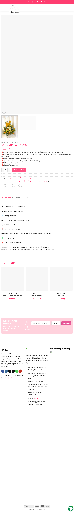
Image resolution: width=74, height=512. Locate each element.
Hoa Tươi (18, 142)
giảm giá (7, 181)
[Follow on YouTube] (20, 371)
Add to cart (19, 170)
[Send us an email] (13, 371)
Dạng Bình (11, 178)
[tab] (6, 197)
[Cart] (72, 7)
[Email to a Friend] (13, 185)
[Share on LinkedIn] (20, 185)
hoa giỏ (23, 181)
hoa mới (33, 181)
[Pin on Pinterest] (17, 185)
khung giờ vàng (53, 181)
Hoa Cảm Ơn (17, 178)
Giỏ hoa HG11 (37, 296)
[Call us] (16, 371)
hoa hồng (28, 181)
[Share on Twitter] (10, 185)
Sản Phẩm (10, 142)
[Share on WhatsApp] (3, 185)
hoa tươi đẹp (44, 181)
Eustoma (61, 296)
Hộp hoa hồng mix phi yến (12, 296)
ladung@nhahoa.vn (10, 378)
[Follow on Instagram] (6, 371)
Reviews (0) (16, 197)
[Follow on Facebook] (2, 371)
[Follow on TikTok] (9, 371)
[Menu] (2, 7)
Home (3, 142)
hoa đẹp (18, 181)
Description (6, 197)
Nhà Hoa (25, 197)
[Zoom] (4, 112)
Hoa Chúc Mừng (26, 178)
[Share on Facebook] (6, 185)
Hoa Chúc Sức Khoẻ (36, 178)
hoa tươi (38, 181)
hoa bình (12, 181)
